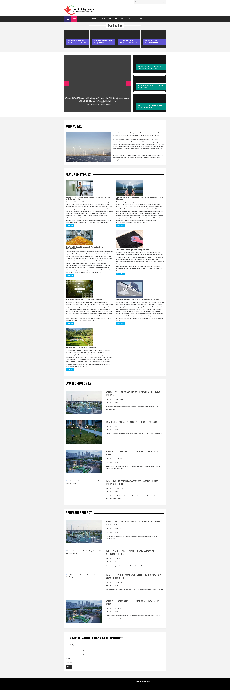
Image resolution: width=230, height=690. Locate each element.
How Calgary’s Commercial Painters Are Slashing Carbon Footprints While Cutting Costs (89, 198)
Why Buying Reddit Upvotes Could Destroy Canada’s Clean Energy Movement (139, 198)
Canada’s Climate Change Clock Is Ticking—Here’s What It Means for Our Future (97, 99)
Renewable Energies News (109, 19)
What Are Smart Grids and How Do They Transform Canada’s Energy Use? (133, 393)
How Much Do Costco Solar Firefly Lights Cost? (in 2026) (132, 421)
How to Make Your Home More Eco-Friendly (81, 347)
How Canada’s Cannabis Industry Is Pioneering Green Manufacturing (84, 248)
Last (83, 655)
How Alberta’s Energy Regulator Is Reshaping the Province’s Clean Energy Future (133, 576)
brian (108, 104)
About (123, 19)
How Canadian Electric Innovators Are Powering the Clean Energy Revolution (132, 482)
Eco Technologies (92, 19)
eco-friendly (140, 252)
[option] (76, 39)
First (83, 651)
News (80, 19)
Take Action (132, 19)
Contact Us (143, 19)
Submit (69, 667)
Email (68, 659)
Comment (69, 663)
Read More (70, 225)
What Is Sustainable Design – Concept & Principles (84, 299)
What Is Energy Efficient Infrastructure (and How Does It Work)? (132, 453)
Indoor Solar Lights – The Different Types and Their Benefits (137, 299)
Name (68, 647)
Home (74, 19)
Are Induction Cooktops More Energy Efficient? (133, 250)
